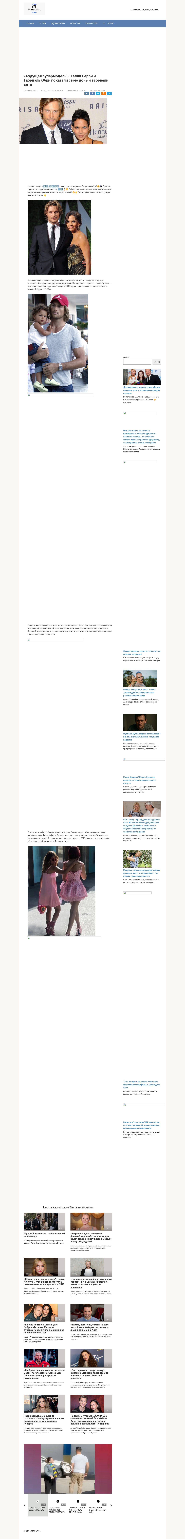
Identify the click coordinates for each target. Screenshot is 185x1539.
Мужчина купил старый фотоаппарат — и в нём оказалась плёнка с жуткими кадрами (142, 737)
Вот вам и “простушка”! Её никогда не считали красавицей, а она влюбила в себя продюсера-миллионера (141, 1125)
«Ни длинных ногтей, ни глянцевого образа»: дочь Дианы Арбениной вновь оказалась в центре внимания (91, 1283)
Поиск (126, 357)
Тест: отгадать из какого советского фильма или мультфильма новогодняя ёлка (141, 1084)
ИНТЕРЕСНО (108, 23)
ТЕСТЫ (42, 23)
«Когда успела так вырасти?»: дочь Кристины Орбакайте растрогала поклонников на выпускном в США (44, 1282)
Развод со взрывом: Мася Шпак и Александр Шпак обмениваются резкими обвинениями (139, 692)
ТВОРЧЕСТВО (91, 23)
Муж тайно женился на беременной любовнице (44, 1235)
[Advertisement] (92, 48)
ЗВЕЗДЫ (101, 90)
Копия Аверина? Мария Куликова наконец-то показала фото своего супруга (139, 780)
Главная (30, 23)
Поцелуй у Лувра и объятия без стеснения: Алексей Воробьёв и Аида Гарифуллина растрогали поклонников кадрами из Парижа (89, 1419)
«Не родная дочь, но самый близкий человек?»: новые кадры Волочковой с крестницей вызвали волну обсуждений (90, 1237)
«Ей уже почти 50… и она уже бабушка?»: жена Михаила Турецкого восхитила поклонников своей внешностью (44, 1328)
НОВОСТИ (75, 23)
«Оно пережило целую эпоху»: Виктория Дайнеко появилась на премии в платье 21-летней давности (89, 1374)
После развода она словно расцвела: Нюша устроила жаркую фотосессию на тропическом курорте (44, 1419)
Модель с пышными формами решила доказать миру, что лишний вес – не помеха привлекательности (141, 873)
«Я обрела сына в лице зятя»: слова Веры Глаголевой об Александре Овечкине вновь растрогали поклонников (44, 1374)
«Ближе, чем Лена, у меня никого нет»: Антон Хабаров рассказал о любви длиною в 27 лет (89, 1327)
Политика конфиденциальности (144, 10)
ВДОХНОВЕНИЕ (58, 23)
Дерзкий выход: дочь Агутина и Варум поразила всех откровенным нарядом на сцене (141, 390)
